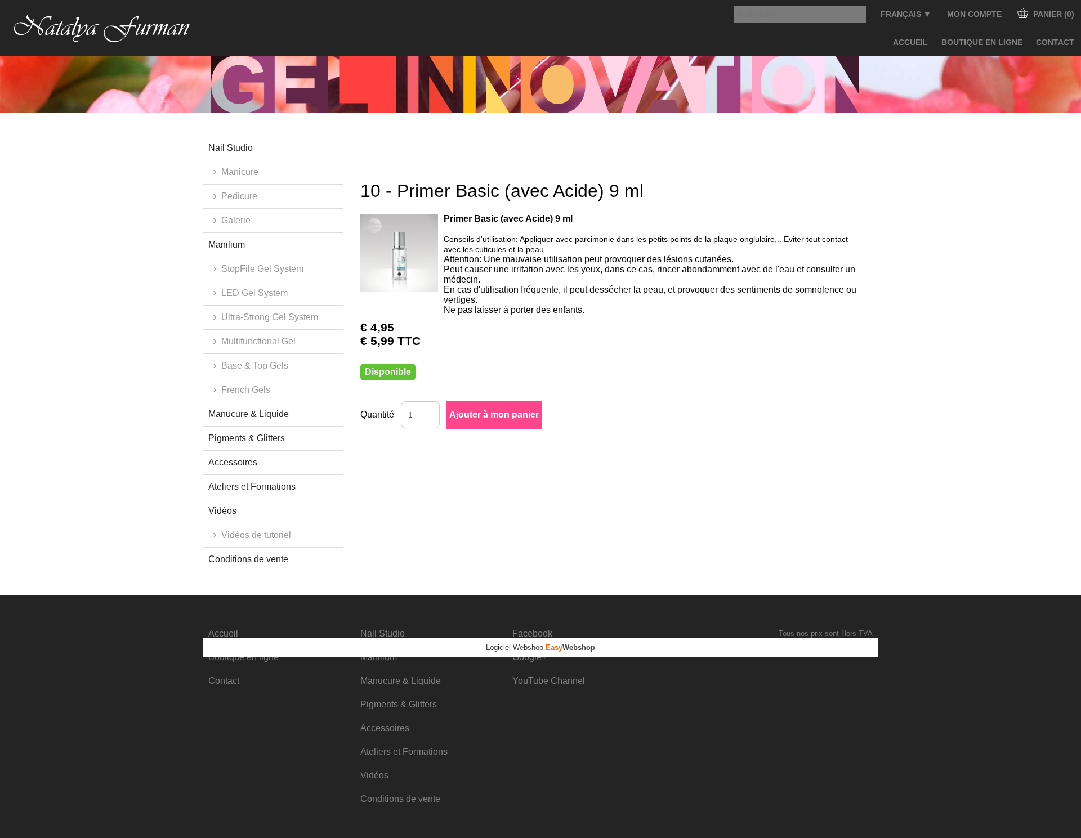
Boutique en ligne (981, 42)
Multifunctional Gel (258, 341)
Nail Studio (230, 148)
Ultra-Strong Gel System (269, 317)
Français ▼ (906, 14)
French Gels (245, 390)
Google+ (529, 657)
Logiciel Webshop (540, 647)
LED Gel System (254, 293)
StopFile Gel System (262, 269)
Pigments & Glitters (246, 438)
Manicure (239, 172)
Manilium (226, 244)
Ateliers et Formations (252, 486)
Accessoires (232, 462)
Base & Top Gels (254, 365)
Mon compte (974, 14)
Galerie (236, 220)
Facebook (532, 633)
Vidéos (222, 511)
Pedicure (239, 196)
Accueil (910, 42)
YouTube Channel (548, 680)
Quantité (377, 414)
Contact (1055, 42)
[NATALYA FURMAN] (102, 28)
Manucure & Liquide (248, 414)
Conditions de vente (248, 559)
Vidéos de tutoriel (256, 535)
